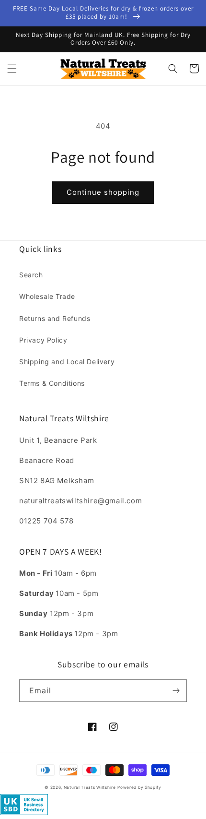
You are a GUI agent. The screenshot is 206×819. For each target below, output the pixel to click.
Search (31, 275)
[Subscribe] (175, 690)
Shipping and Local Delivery (66, 361)
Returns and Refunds (54, 318)
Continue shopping (103, 192)
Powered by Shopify (139, 787)
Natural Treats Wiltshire (90, 787)
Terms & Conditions (52, 383)
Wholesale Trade (47, 296)
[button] (12, 68)
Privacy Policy (43, 340)
